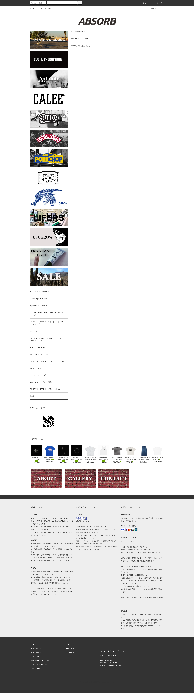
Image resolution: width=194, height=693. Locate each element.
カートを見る (69, 648)
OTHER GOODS (80, 31)
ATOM (37, 669)
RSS (32, 669)
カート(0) (160, 3)
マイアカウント (70, 644)
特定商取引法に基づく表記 (40, 661)
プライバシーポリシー (39, 665)
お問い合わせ (155, 9)
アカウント (147, 3)
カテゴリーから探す (44, 9)
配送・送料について (38, 652)
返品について (35, 657)
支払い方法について (38, 648)
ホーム (32, 9)
